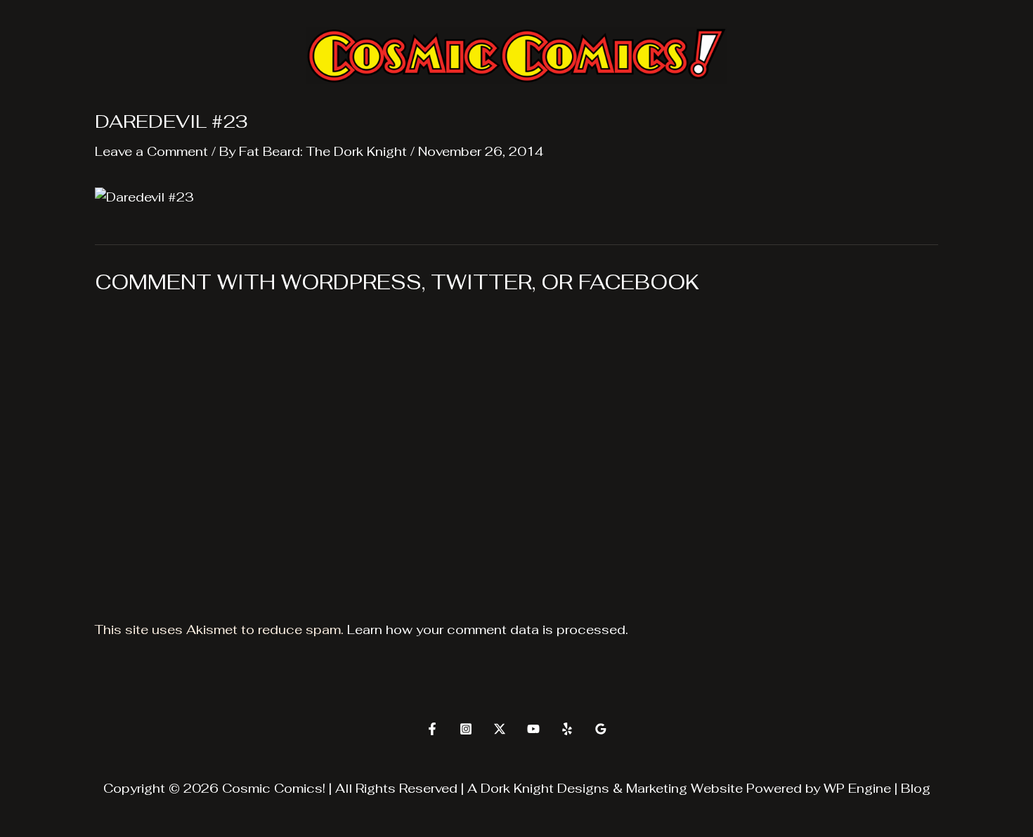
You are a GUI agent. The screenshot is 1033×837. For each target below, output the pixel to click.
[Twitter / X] (499, 729)
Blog (915, 788)
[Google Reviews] (601, 729)
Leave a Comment (151, 151)
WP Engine (857, 788)
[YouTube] (533, 729)
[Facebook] (432, 729)
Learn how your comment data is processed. (487, 629)
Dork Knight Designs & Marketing (584, 788)
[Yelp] (567, 729)
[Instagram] (466, 729)
